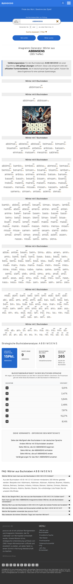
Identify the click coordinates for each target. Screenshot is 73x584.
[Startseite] (7, 3)
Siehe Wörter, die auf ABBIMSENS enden (36, 454)
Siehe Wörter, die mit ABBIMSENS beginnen (36, 447)
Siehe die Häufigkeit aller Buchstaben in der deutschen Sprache (36, 440)
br (3, 565)
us (37, 565)
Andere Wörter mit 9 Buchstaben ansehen (36, 444)
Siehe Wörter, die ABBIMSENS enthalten (36, 450)
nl (22, 565)
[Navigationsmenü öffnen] (68, 3)
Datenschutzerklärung (46, 544)
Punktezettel (44, 541)
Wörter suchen (48, 38)
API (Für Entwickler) (43, 549)
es (11, 565)
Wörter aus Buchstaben (44, 531)
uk (33, 565)
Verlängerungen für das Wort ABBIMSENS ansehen (36, 457)
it (18, 565)
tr (29, 565)
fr (14, 565)
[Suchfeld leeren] (57, 21)
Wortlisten (43, 538)
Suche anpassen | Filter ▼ (36, 32)
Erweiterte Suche (46, 535)
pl (25, 565)
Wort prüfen (24, 38)
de (7, 565)
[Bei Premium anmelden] (63, 3)
